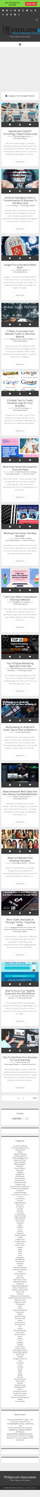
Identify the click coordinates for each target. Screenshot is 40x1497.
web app (20, 1377)
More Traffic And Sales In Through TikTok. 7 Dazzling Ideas (20, 900)
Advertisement (20, 1150)
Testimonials (20, 1355)
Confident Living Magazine (20, 1188)
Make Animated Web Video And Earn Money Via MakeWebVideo (20, 772)
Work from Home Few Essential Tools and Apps (20, 447)
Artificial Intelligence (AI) (22, 136)
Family (20, 1225)
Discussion (20, 1205)
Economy (15, 996)
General (20, 1231)
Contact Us (20, 1190)
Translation (20, 1363)
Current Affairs (20, 1199)
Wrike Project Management (20, 1397)
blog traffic (20, 1170)
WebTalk (20, 1383)
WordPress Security (20, 1393)
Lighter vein (20, 1278)
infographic (20, 1257)
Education (20, 1211)
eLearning (20, 1213)
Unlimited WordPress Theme (13, 1488)
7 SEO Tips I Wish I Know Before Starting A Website (20, 578)
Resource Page (20, 929)
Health (20, 1249)
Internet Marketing (29, 668)
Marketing (11, 670)
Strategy (14, 205)
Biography (20, 1166)
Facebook (20, 1223)
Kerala (20, 1272)
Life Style (20, 1276)
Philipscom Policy (20, 1300)
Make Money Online (23, 472)
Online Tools (31, 927)
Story (20, 1341)
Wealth (20, 1375)
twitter (20, 1371)
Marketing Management (20, 1286)
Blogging (13, 339)
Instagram (20, 1263)
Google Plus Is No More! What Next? (20, 245)
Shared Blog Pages (20, 1330)
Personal (20, 1294)
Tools (20, 1361)
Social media (20, 1332)
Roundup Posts (20, 1324)
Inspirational (20, 1261)
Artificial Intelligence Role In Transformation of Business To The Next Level (20, 178)
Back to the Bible (20, 1162)
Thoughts (20, 1357)
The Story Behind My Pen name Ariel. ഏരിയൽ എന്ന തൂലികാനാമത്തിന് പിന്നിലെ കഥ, (20, 1430)
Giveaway (20, 1233)
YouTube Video (20, 1401)
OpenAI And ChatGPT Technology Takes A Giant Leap (20, 112)
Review (15, 797)
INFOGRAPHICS (24, 996)
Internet (24, 270)
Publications (20, 1312)
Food (20, 1229)
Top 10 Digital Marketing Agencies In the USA (20, 644)
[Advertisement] (20, 68)
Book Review (20, 1176)
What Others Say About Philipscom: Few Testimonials (20, 1439)
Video (20, 1373)
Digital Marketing (16, 668)
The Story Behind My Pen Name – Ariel (20, 1420)
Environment (20, 1221)
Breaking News (20, 1178)
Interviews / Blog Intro (20, 1270)
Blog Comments (20, 1168)
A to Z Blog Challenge (20, 1146)
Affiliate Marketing (20, 1154)
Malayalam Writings (20, 1282)
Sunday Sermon (20, 1349)
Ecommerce (20, 1207)
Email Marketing (20, 1215)
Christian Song (20, 1184)
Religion (20, 1314)
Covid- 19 (13, 472)
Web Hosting (20, 1381)
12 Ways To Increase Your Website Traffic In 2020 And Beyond (20, 312)
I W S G (20, 1253)
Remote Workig (9, 929)
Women (32, 863)
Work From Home (29, 474)
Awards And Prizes (20, 1160)
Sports (20, 1336)
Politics (20, 1308)
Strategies (30, 339)
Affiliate (20, 1152)
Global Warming (20, 1235)
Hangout (20, 1247)
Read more (21, 162)
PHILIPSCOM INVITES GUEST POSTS (20, 1298)
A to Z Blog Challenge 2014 (20, 1148)
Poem (20, 1306)
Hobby (20, 1251)
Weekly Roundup (20, 1385)
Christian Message (20, 1182)
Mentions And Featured (20, 1290)
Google (18, 270)
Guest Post (18, 408)
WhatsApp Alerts (20, 1387)
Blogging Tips (20, 1174)
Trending (20, 1367)
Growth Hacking (20, 1241)
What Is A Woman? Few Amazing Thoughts (20, 839)
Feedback (20, 1227)
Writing (20, 1399)
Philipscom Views (20, 1302)
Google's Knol (20, 1239)
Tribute (20, 1369)
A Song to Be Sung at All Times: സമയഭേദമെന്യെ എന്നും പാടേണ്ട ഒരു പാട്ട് (20, 1424)
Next (35, 1098)
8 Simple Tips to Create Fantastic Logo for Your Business (20, 381)
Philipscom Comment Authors (20, 1296)
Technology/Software (20, 138)
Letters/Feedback (20, 1274)
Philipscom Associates (20, 1477)
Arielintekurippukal (20, 1156)
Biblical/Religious (20, 1164)
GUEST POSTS (20, 1245)
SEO (21, 602)
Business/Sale (21, 339)
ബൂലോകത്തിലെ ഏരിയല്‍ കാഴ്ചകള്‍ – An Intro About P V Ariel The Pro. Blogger (20, 1435)
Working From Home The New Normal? (20, 514)
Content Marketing (20, 1193)
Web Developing (20, 1379)
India (20, 1255)
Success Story (20, 1347)
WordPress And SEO (29, 1064)
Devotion (20, 1201)
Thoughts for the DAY (20, 1359)
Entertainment (20, 1219)
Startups (20, 1339)
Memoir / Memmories (20, 1288)
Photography (20, 1304)
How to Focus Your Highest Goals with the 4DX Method (20, 971)
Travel (20, 1365)
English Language (20, 1217)
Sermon (20, 1328)
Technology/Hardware (20, 1351)
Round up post (20, 1322)
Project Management (20, 1310)
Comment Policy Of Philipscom (20, 1186)
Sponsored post (24, 797)
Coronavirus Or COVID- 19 (20, 1195)
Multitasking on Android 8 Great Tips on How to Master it (20, 708)
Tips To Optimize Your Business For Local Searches (20, 1038)
